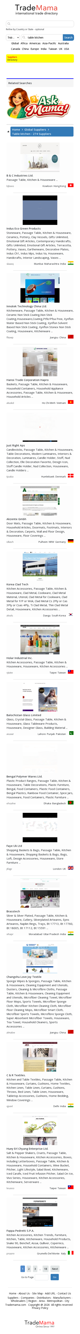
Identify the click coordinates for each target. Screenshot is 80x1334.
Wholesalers (18, 1301)
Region (32, 1301)
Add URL (50, 1293)
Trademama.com (15, 1304)
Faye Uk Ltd (14, 846)
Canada (15, 49)
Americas (35, 43)
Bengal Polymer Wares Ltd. (24, 776)
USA (66, 49)
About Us (24, 1293)
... (40, 1269)
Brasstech (13, 911)
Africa (24, 43)
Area (42, 1301)
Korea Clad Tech (17, 584)
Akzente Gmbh (16, 519)
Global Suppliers (35, 129)
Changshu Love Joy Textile (24, 977)
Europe (35, 49)
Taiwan (52, 49)
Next (55, 1269)
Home (16, 129)
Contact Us (64, 1293)
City (67, 1301)
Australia (63, 43)
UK (60, 49)
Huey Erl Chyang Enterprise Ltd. (27, 1148)
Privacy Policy (40, 1308)
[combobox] (8, 37)
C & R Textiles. (16, 1075)
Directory (12, 59)
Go (54, 1277)
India (44, 49)
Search (68, 37)
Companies (27, 1297)
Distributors (44, 1297)
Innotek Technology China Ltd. (27, 306)
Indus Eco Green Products (24, 228)
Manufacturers (62, 1297)
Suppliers (12, 57)
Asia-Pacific (49, 43)
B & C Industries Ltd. (20, 175)
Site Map (37, 1293)
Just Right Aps (16, 445)
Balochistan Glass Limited (24, 715)
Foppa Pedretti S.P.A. (20, 1230)
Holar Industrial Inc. (20, 658)
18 (45, 1269)
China (25, 49)
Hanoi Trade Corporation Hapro (28, 380)
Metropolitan (55, 1301)
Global (15, 43)
